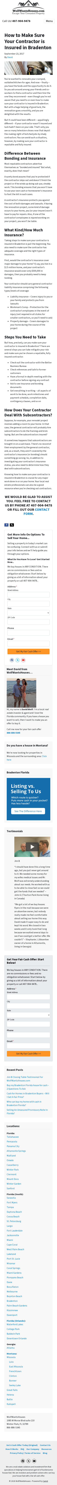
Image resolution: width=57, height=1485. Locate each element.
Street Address (12, 590)
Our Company (32, 1449)
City (9, 599)
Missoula (11, 1357)
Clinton (13, 1376)
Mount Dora (13, 1179)
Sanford (10, 1188)
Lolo (11, 1362)
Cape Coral (12, 1244)
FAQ (22, 1449)
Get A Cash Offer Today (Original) (22, 1445)
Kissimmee (12, 1310)
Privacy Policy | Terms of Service (25, 1453)
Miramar (11, 1263)
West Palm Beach (15, 1249)
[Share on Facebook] (6, 525)
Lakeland (11, 1254)
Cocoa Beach (13, 1216)
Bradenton (12, 1301)
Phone (10, 628)
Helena (10, 1394)
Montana (11, 1353)
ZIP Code (11, 617)
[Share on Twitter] (12, 525)
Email (10, 639)
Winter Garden (14, 1183)
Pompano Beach (15, 1277)
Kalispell (11, 1404)
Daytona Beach (14, 1212)
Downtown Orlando (17, 1338)
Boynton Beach (14, 1296)
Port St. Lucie (13, 1258)
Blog (45, 1453)
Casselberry (12, 1165)
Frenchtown (15, 1371)
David (10, 57)
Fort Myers (12, 1202)
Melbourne (12, 1291)
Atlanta (10, 1347)
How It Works (12, 1449)
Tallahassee (13, 1137)
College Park (13, 1329)
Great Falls (12, 1390)
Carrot (45, 1481)
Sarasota (11, 1197)
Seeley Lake (15, 1385)
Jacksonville (13, 1235)
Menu (49, 21)
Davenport (12, 1315)
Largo (10, 1226)
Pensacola (12, 1141)
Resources (47, 1449)
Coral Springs (13, 1268)
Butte (10, 1399)
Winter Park (13, 1169)
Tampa (10, 1207)
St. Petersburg (14, 1221)
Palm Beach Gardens (17, 1305)
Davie (9, 1282)
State (9, 608)
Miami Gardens (14, 1272)
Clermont (12, 1174)
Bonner (13, 1380)
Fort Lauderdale (15, 1230)
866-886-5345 (13, 732)
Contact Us (45, 1445)
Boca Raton (12, 1287)
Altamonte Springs (16, 1151)
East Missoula (16, 1366)
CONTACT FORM (37, 511)
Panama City (13, 1146)
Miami (10, 1240)
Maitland (11, 1155)
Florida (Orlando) (16, 1321)
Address (12, 586)
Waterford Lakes (15, 1324)
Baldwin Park (13, 1333)
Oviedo (10, 1160)
